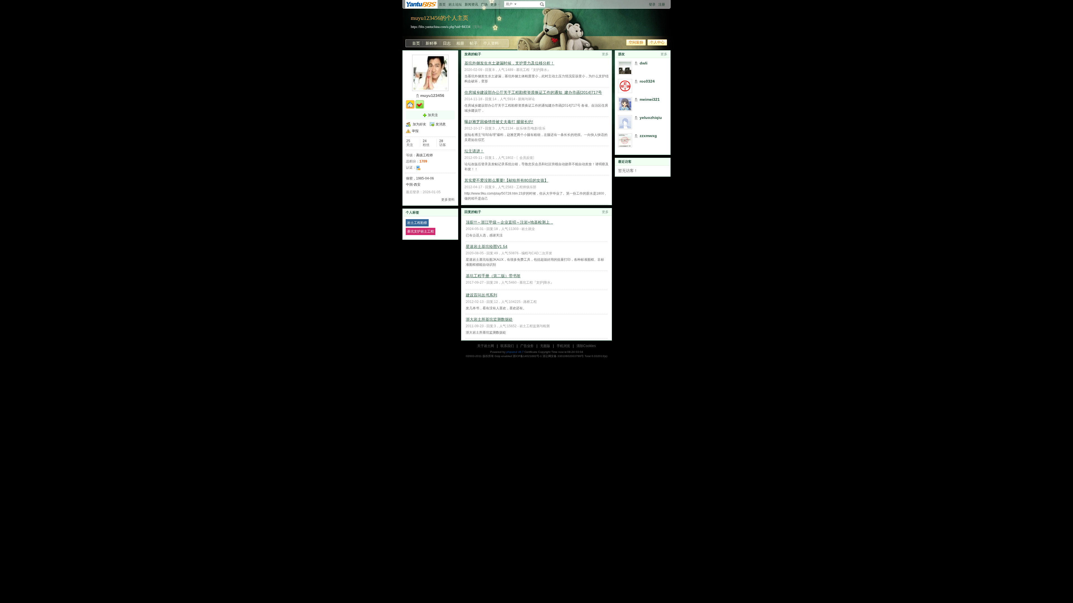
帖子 (474, 43)
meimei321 (650, 99)
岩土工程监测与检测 (534, 326)
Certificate (530, 351)
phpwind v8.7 (515, 351)
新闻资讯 (471, 4)
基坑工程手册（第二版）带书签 (493, 276)
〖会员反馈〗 (526, 158)
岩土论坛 (455, 4)
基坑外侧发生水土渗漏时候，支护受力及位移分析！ (509, 63)
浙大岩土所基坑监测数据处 (489, 319)
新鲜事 (431, 43)
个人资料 (491, 43)
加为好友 (419, 124)
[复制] (477, 27)
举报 (415, 131)
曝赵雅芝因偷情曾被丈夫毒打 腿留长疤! (498, 121)
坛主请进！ (474, 151)
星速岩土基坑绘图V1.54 (486, 246)
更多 (605, 54)
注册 (661, 4)
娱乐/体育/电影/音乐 (530, 128)
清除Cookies (586, 346)
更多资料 (448, 200)
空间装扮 (636, 42)
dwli (643, 63)
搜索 (542, 4)
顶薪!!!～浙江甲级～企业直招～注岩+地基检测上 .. (509, 222)
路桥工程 (530, 302)
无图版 (545, 346)
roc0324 (647, 81)
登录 (652, 4)
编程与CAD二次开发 (536, 253)
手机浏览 (563, 346)
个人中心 (657, 42)
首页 (442, 4)
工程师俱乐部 (526, 187)
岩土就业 (528, 229)
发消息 (441, 124)
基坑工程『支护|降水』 (533, 70)
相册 (460, 43)
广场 (484, 4)
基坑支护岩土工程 (420, 231)
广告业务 (527, 346)
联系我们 (507, 346)
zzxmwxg (648, 135)
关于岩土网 (485, 346)
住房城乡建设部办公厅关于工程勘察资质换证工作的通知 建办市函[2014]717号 (533, 92)
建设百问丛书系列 (481, 295)
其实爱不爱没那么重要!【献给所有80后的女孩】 (506, 180)
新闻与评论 (526, 99)
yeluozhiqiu (651, 117)
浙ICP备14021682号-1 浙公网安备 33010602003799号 (548, 356)
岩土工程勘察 (417, 223)
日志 (447, 43)
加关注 (433, 115)
